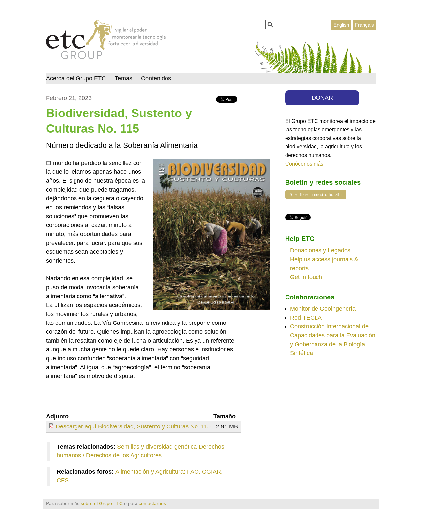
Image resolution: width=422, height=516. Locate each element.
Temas (123, 78)
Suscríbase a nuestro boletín (316, 194)
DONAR (322, 97)
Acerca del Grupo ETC (76, 78)
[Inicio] (106, 41)
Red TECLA (306, 317)
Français (364, 25)
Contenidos (156, 78)
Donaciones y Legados (320, 250)
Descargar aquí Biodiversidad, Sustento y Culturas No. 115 (133, 426)
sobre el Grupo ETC (102, 503)
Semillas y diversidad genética (157, 446)
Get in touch (306, 277)
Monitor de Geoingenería (323, 308)
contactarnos (152, 503)
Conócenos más (304, 164)
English (341, 25)
